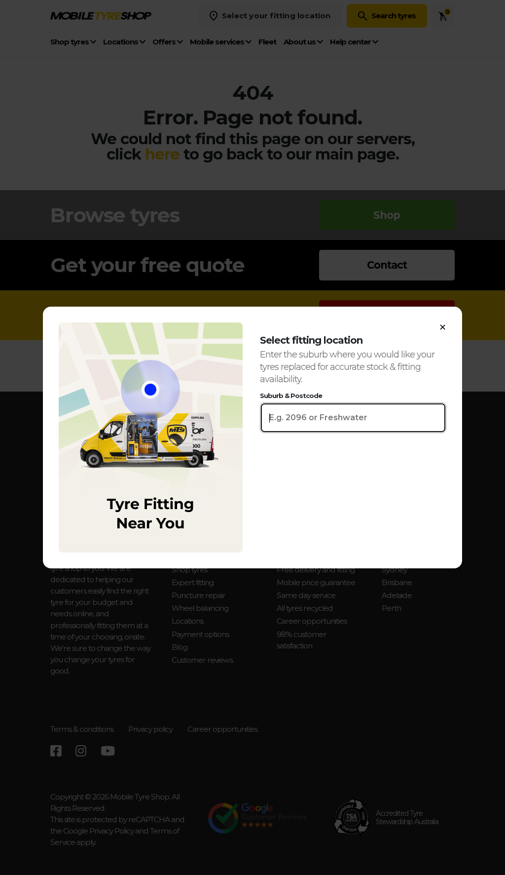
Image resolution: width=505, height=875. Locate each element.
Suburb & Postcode (291, 395)
